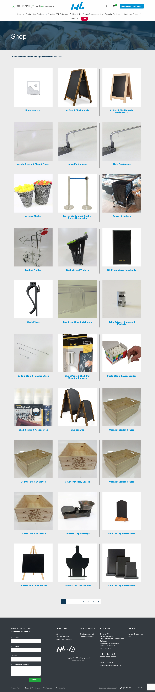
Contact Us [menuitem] (73, 19)
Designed (102, 688)
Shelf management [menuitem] (93, 14)
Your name (15, 637)
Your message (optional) (20, 664)
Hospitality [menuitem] (76, 14)
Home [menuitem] (18, 14)
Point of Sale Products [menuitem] (35, 14)
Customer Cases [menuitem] (131, 14)
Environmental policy (64, 640)
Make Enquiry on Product (131, 6)
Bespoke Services (87, 637)
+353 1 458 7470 (106, 663)
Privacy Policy (16, 688)
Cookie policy (60, 688)
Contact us (47, 688)
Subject (14, 655)
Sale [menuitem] (84, 19)
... (78, 602)
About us (60, 634)
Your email (15, 646)
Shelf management (87, 634)
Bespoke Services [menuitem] (112, 14)
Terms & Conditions (32, 688)
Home (14, 57)
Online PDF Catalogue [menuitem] (59, 14)
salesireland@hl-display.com (110, 665)
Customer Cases (63, 637)
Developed (112, 688)
